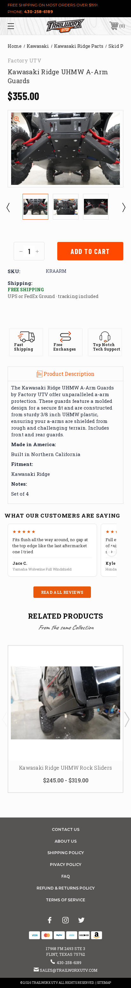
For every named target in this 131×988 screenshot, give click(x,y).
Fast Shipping (23, 347)
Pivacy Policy (65, 864)
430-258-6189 (38, 11)
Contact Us (65, 829)
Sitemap (104, 983)
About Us (66, 841)
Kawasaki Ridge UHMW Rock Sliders (65, 767)
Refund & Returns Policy (66, 888)
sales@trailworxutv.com (68, 970)
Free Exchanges (64, 347)
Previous (7, 207)
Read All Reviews (62, 592)
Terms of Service (65, 899)
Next (123, 207)
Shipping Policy (65, 852)
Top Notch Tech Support (106, 347)
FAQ (65, 876)
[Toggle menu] (19, 26)
